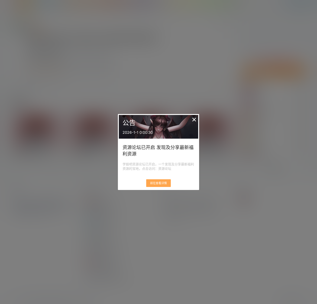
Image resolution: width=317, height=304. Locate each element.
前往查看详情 (158, 183)
